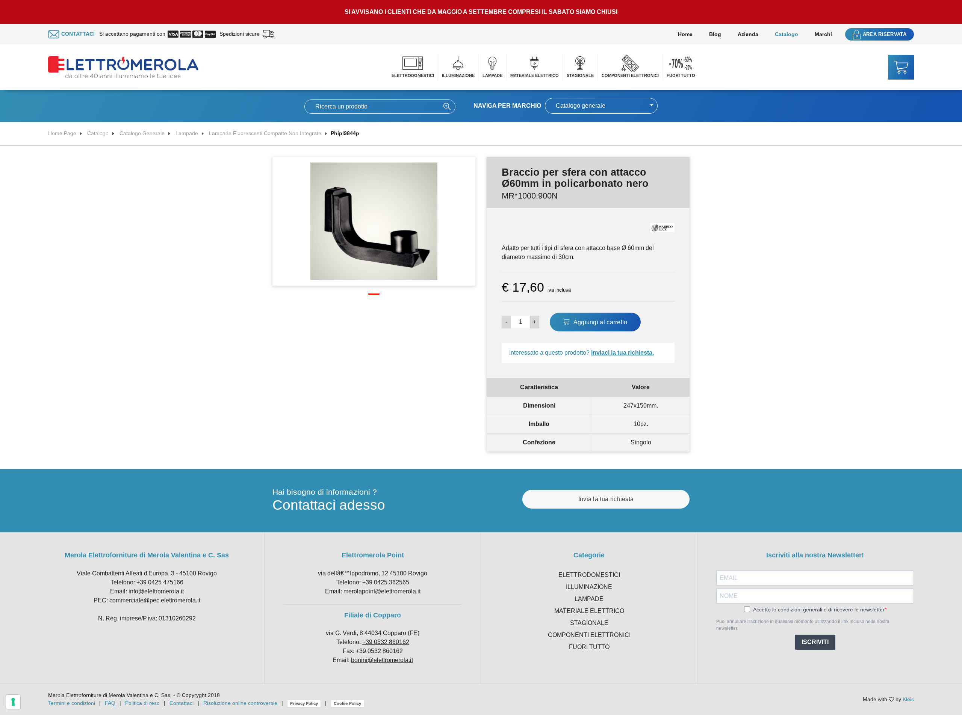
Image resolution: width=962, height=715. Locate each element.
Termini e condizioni (71, 703)
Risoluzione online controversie (241, 703)
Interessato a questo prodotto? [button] (581, 352)
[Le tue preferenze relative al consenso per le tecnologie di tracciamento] (13, 702)
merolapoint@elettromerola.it (381, 591)
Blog (715, 34)
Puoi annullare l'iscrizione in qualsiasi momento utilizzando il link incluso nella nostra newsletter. (802, 625)
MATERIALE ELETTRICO (534, 75)
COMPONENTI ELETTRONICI (630, 75)
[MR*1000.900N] (374, 221)
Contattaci (181, 703)
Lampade (186, 133)
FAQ (110, 703)
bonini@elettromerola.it (382, 660)
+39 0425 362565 (385, 582)
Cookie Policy (347, 703)
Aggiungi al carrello (599, 322)
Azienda (748, 34)
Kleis (908, 699)
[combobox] (601, 106)
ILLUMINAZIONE (458, 75)
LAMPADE (492, 75)
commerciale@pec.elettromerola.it (154, 600)
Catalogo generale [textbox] (580, 105)
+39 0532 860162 (385, 642)
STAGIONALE (580, 75)
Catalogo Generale (142, 133)
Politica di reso (142, 703)
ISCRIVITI (815, 642)
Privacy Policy (304, 703)
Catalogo (786, 34)
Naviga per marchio (507, 105)
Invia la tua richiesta (606, 499)
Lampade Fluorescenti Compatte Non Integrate (265, 133)
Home (685, 34)
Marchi (823, 34)
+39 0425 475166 (159, 582)
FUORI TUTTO (681, 75)
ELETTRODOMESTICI (413, 75)
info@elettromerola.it (156, 591)
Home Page (62, 133)
